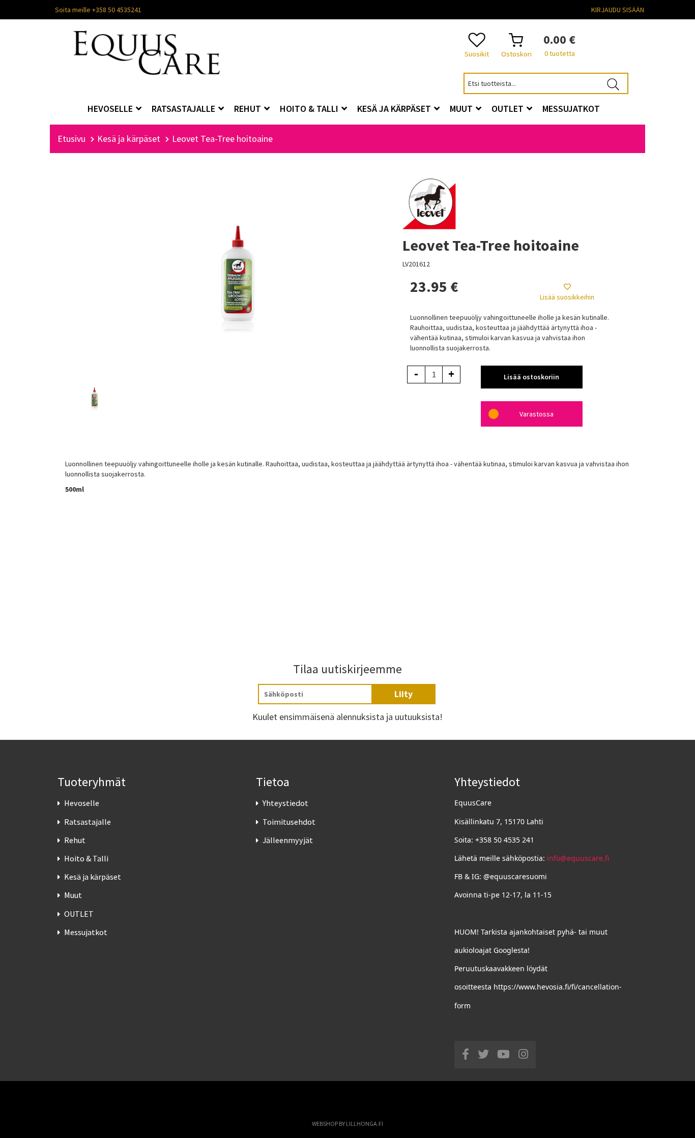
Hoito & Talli (86, 858)
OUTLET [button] (508, 108)
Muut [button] (462, 108)
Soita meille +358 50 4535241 (98, 9)
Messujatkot (85, 932)
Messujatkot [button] (571, 108)
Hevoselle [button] (111, 108)
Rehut (74, 840)
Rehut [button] (248, 108)
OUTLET (79, 914)
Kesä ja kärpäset (92, 877)
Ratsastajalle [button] (184, 108)
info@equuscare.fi (578, 858)
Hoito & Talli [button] (310, 108)
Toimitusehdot (289, 822)
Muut (73, 895)
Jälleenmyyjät (288, 840)
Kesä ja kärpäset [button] (395, 108)
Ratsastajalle (87, 822)
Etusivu (71, 138)
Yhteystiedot (285, 803)
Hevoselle (81, 803)
